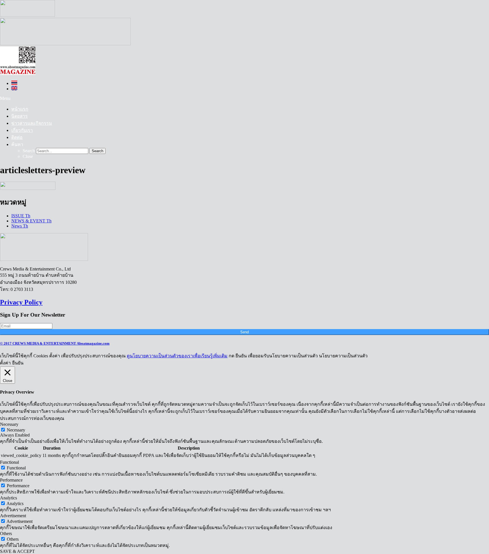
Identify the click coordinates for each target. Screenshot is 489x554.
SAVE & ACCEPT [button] (17, 551)
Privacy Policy (21, 302)
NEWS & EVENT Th (31, 220)
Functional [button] (9, 462)
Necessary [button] (9, 424)
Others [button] (6, 533)
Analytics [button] (8, 497)
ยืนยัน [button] (17, 362)
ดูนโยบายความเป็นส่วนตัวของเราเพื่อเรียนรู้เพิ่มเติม (177, 355)
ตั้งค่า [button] (5, 362)
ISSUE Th (20, 215)
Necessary (16, 430)
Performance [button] (11, 480)
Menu (5, 98)
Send (244, 332)
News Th (19, 226)
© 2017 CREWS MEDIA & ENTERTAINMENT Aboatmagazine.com (55, 343)
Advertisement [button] (13, 515)
